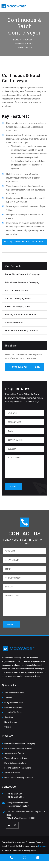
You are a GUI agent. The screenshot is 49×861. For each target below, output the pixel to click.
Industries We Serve (13, 712)
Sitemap (7, 727)
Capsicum (42, 846)
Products (27, 40)
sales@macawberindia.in (17, 803)
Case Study (9, 717)
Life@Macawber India (13, 702)
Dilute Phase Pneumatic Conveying (22, 282)
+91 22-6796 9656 (15, 797)
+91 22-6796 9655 (15, 794)
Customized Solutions (14, 707)
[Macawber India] (14, 6)
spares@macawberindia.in (18, 806)
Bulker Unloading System (17, 306)
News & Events (10, 722)
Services (8, 697)
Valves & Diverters (14, 322)
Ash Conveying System (16, 290)
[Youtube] (9, 825)
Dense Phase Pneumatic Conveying (22, 274)
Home (16, 40)
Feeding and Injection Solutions (20, 314)
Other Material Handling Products (21, 330)
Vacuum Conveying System (18, 298)
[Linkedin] (15, 825)
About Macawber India (14, 693)
